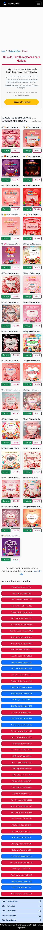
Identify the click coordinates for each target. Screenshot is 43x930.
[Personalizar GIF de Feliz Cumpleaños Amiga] (10, 372)
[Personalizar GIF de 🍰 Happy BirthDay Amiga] (32, 226)
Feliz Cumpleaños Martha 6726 (21, 618)
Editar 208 (16, 180)
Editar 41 (37, 414)
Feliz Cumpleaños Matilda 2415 (21, 831)
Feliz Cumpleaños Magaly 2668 (21, 812)
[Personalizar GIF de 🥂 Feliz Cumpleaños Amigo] (10, 547)
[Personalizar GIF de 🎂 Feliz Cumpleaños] (10, 138)
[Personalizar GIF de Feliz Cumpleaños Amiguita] (10, 401)
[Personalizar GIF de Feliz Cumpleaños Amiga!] (32, 313)
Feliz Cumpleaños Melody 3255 (21, 762)
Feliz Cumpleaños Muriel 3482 (21, 737)
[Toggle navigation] (38, 3)
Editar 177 (16, 268)
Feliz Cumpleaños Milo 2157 (21, 887)
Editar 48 (16, 326)
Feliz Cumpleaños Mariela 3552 (21, 731)
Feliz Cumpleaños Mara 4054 (21, 712)
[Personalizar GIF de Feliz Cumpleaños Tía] (10, 313)
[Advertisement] (21, 28)
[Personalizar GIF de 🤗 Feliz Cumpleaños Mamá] (10, 226)
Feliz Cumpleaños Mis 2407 (21, 837)
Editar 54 (37, 268)
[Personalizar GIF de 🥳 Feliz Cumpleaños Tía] (32, 138)
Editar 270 (16, 151)
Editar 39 (16, 530)
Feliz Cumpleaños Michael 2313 (21, 856)
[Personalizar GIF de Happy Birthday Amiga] (32, 284)
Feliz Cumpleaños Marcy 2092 (21, 894)
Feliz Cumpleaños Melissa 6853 (21, 612)
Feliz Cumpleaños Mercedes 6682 (21, 625)
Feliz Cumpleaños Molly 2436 (21, 825)
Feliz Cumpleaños (14, 51)
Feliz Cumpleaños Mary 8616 (21, 587)
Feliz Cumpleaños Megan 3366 (21, 750)
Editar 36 (37, 530)
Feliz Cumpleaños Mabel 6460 (21, 637)
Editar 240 (37, 151)
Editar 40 (16, 501)
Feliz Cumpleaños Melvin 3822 (21, 725)
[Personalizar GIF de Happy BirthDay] (32, 255)
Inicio (3, 51)
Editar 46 (37, 326)
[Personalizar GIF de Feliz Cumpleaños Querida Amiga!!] (32, 430)
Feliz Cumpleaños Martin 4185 (21, 706)
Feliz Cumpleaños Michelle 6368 (21, 643)
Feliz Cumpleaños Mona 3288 (22, 756)
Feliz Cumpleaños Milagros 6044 (21, 650)
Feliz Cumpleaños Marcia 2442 (21, 819)
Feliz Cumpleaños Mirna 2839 (22, 787)
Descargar (6, 151)
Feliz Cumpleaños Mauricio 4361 (21, 687)
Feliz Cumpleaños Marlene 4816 (21, 681)
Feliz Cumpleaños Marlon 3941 (21, 718)
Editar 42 (16, 414)
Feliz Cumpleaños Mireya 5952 (21, 656)
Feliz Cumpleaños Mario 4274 (21, 700)
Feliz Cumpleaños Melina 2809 (21, 800)
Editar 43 (37, 384)
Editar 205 (37, 180)
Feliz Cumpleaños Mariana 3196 (21, 775)
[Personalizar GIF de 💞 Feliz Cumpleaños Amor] (10, 255)
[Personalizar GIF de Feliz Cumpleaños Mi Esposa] (10, 343)
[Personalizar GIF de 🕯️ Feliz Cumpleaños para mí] (10, 197)
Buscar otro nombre (22, 102)
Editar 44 (16, 384)
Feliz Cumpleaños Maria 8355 (21, 593)
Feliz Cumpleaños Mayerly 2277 (21, 875)
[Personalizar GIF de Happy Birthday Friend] (32, 372)
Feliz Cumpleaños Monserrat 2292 (21, 862)
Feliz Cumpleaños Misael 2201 (21, 881)
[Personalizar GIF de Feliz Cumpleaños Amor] (10, 284)
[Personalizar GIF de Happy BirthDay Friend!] (10, 459)
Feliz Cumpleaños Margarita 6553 (21, 631)
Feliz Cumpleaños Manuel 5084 (21, 668)
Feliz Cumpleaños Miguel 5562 (21, 662)
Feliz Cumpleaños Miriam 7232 (21, 600)
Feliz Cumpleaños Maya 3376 (21, 744)
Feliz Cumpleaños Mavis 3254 (22, 769)
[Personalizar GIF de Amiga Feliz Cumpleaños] (32, 401)
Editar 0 (15, 559)
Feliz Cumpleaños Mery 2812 (21, 794)
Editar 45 (16, 355)
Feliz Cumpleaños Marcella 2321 (21, 850)
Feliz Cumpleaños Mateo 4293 (21, 693)
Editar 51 (37, 297)
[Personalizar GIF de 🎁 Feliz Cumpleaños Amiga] (10, 167)
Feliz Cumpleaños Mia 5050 (21, 675)
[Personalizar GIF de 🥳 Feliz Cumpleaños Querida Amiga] (32, 167)
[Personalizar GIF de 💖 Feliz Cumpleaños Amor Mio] (32, 197)
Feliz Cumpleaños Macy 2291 (21, 869)
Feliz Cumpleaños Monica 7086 (21, 606)
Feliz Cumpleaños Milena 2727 (21, 806)
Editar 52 (16, 297)
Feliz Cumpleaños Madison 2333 (21, 844)
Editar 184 (37, 209)
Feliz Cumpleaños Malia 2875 (21, 781)
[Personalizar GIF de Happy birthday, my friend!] (32, 489)
